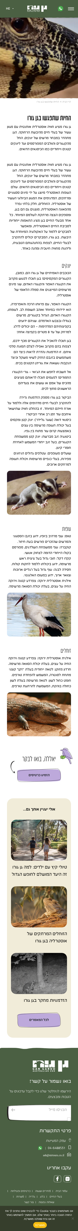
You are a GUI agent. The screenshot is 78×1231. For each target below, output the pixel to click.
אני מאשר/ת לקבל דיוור (50, 1118)
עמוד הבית (61, 1191)
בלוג (42, 1196)
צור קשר (29, 1202)
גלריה (32, 1196)
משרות (20, 1196)
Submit (13, 1110)
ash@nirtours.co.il (53, 1155)
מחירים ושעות (43, 1191)
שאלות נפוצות (46, 1202)
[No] (73, 1218)
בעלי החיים (56, 1196)
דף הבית (66, 102)
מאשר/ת (40, 1225)
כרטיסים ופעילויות (20, 1191)
